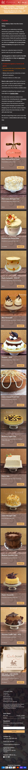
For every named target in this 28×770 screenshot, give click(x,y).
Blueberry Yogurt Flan (9, 436)
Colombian (23, 99)
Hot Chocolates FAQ (8, 699)
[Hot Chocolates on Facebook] (4, 757)
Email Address (6, 725)
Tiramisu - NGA (7, 357)
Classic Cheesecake (8, 595)
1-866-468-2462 (12, 738)
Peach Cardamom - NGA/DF (11, 278)
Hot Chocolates (16, 765)
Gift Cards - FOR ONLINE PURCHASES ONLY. (10, 674)
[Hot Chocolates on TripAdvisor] (8, 757)
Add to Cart (20, 167)
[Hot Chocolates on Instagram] (6, 757)
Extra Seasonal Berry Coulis (11, 159)
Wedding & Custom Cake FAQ (10, 701)
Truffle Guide (6, 694)
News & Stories (6, 696)
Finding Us (5, 693)
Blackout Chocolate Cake (10, 555)
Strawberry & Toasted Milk (10, 238)
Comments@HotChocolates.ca (11, 744)
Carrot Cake (5, 476)
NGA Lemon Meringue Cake (10, 199)
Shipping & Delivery (7, 698)
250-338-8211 (10, 741)
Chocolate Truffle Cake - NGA (11, 634)
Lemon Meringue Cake (9, 515)
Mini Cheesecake (7, 317)
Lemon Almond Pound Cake (10, 397)
